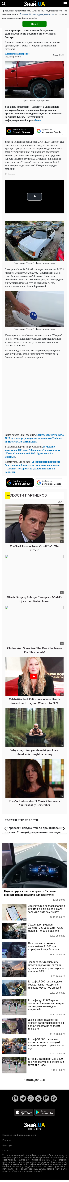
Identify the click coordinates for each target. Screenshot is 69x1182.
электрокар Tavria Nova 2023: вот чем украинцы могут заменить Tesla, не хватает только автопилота (34, 438)
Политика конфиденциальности (19, 1135)
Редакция (7, 1145)
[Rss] (15, 1098)
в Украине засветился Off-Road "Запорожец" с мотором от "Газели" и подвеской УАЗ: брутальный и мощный (32, 451)
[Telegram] (23, 1098)
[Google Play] (44, 1112)
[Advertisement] (34, 396)
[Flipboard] (46, 1098)
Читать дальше (34, 1079)
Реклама (6, 1140)
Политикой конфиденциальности (36, 14)
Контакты (7, 1150)
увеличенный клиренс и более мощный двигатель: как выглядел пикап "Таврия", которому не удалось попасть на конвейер (32, 467)
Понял (34, 24)
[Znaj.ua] (34, 3)
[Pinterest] (54, 1098)
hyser (38, 120)
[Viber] (30, 1098)
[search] (3, 3)
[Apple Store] (24, 1112)
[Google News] (38, 1098)
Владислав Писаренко (17, 53)
